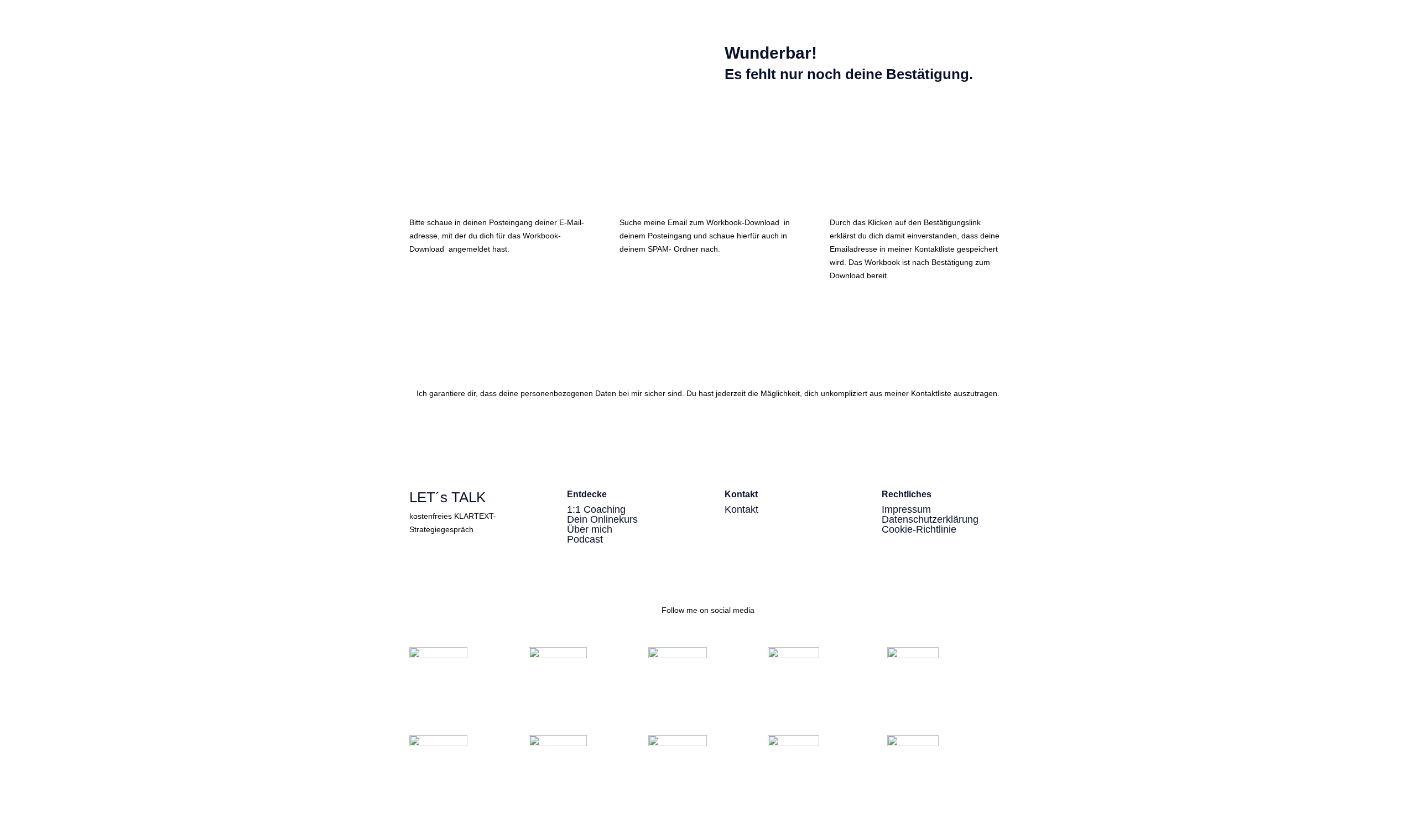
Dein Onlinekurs (602, 519)
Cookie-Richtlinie (919, 529)
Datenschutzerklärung (930, 519)
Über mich (589, 529)
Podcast (585, 539)
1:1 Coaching (596, 509)
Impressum (906, 509)
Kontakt (741, 509)
